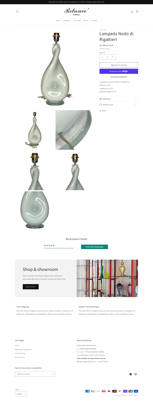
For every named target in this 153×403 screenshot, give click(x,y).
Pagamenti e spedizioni (23, 349)
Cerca (17, 346)
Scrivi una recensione (94, 247)
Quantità (102, 52)
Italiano (19, 394)
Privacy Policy (20, 357)
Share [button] (104, 111)
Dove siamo (30, 287)
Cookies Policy (20, 353)
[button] (17, 11)
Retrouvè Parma (123, 395)
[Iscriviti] (52, 374)
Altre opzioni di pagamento (119, 76)
